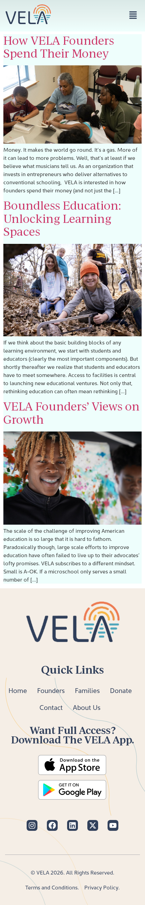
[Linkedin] (72, 825)
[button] (133, 15)
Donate (121, 690)
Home (17, 690)
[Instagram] (32, 825)
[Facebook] (52, 825)
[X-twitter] (92, 825)
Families (87, 690)
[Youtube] (113, 825)
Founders (51, 690)
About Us (86, 707)
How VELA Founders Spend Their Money (58, 47)
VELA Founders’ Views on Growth (71, 413)
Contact (51, 707)
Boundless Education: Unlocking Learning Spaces (62, 218)
